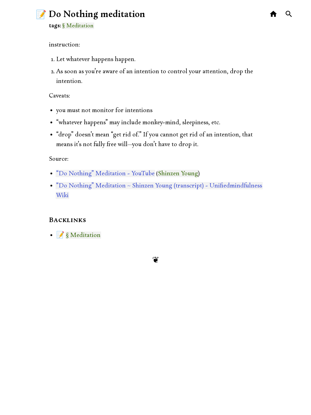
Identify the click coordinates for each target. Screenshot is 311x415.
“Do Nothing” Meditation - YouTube (105, 173)
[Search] (289, 14)
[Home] (273, 14)
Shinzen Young (178, 173)
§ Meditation (78, 25)
